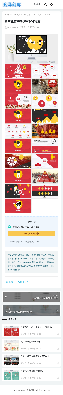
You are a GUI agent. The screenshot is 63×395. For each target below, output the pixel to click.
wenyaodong (13, 27)
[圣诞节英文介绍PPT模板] (11, 375)
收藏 (10, 282)
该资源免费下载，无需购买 (26, 227)
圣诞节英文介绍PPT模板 (32, 371)
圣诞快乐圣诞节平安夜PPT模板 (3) (36, 327)
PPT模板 (27, 15)
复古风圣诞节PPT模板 (31, 342)
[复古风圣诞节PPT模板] (11, 345)
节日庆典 (37, 15)
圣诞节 (47, 15)
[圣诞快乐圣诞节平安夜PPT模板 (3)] (11, 331)
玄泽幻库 (30, 390)
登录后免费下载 (31, 234)
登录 (38, 4)
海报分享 (24, 282)
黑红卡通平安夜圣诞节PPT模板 (35, 356)
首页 (18, 15)
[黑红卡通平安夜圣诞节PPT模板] (11, 360)
